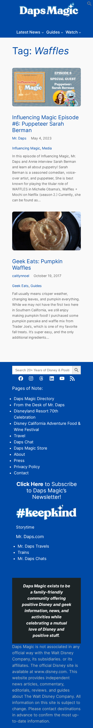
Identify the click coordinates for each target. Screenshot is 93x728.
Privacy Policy (27, 466)
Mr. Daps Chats (32, 558)
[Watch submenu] (80, 32)
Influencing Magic (26, 148)
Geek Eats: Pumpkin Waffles (37, 264)
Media (47, 148)
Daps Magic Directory (34, 398)
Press (19, 460)
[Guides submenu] (62, 32)
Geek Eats (20, 286)
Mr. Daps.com (30, 536)
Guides (36, 286)
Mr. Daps (19, 138)
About (19, 454)
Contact (21, 472)
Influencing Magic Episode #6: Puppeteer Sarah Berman (45, 123)
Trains (23, 552)
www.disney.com (50, 671)
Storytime (25, 527)
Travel (19, 435)
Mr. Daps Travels (33, 546)
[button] (89, 4)
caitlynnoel (20, 276)
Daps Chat (23, 442)
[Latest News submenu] (42, 32)
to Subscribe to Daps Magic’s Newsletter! (46, 490)
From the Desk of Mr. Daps (39, 404)
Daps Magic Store (30, 448)
